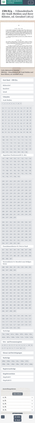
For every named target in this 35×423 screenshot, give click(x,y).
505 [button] (22, 316)
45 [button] (18, 117)
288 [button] (3, 214)
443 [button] (15, 290)
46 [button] (21, 117)
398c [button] (8, 364)
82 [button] (9, 129)
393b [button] (22, 361)
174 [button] (15, 167)
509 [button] (7, 319)
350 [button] (11, 240)
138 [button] (26, 149)
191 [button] (18, 173)
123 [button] (30, 143)
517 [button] (7, 322)
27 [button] (24, 111)
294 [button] (26, 214)
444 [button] (18, 290)
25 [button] (18, 111)
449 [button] (7, 293)
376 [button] (30, 253)
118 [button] (11, 143)
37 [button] (24, 114)
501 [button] (7, 316)
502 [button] (11, 316)
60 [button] (3, 123)
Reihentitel (6, 85)
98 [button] (27, 132)
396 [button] (3, 270)
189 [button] (11, 173)
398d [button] (12, 364)
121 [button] (22, 143)
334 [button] (11, 234)
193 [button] (26, 173)
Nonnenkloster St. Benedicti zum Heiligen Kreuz (17, 263)
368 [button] (30, 250)
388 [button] (3, 267)
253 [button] (22, 199)
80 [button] (3, 129)
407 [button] (30, 275)
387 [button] (11, 259)
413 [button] (22, 278)
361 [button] (3, 250)
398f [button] (21, 364)
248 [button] (3, 199)
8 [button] (18, 103)
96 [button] (21, 132)
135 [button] (15, 149)
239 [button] (30, 193)
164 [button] (7, 164)
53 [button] (12, 120)
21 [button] (6, 111)
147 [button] (3, 158)
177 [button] (26, 167)
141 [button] (7, 152)
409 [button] (7, 278)
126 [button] (11, 146)
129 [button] (22, 146)
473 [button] (7, 302)
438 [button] (26, 287)
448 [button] (3, 293)
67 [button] (24, 123)
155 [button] (3, 161)
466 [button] (11, 299)
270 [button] (26, 205)
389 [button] (7, 267)
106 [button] (26, 137)
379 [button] (11, 256)
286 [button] (26, 211)
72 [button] (9, 126)
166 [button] (15, 164)
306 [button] (26, 222)
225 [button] (7, 190)
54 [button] (15, 120)
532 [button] (3, 328)
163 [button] (3, 164)
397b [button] (26, 361)
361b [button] (12, 334)
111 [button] (15, 140)
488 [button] (3, 308)
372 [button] (15, 253)
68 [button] (27, 123)
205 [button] (22, 181)
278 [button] (26, 208)
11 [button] (6, 108)
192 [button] (22, 173)
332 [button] (3, 234)
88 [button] (27, 129)
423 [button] (30, 281)
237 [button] (22, 193)
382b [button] (16, 334)
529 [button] (22, 325)
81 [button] (6, 129)
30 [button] (3, 114)
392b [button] (13, 361)
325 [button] (7, 231)
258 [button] (11, 202)
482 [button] (11, 305)
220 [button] (18, 187)
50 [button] (3, 120)
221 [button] (22, 187)
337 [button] (22, 234)
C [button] (7, 345)
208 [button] (3, 184)
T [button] (14, 348)
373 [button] (18, 253)
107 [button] (30, 137)
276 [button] (18, 208)
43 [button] (12, 117)
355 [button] (30, 240)
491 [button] (15, 308)
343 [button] (15, 237)
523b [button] (17, 337)
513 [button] (22, 319)
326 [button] (11, 231)
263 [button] (30, 202)
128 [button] (18, 146)
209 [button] (7, 184)
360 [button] (18, 243)
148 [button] (7, 158)
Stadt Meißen (7, 100)
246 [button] (26, 196)
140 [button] (3, 152)
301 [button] (7, 222)
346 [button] (26, 237)
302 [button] (11, 222)
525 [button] (7, 325)
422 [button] (26, 281)
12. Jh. (5, 397)
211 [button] (15, 184)
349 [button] (7, 240)
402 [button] (11, 275)
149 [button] (11, 158)
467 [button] (15, 299)
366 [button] (22, 250)
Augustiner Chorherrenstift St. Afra (15, 155)
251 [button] (15, 199)
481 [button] (7, 305)
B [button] (4, 345)
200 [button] (3, 181)
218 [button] (11, 187)
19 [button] (30, 108)
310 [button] (11, 225)
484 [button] (18, 305)
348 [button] (3, 240)
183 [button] (18, 170)
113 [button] (22, 140)
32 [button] (9, 114)
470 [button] (26, 299)
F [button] (14, 345)
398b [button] (3, 364)
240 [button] (3, 196)
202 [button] (11, 181)
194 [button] (30, 173)
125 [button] (7, 146)
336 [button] (18, 234)
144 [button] (18, 152)
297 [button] (7, 217)
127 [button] (15, 146)
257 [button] (7, 202)
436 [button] (18, 287)
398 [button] (11, 270)
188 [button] (7, 173)
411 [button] (15, 278)
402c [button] (30, 334)
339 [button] (30, 234)
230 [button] (26, 190)
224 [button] (3, 190)
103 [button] (15, 137)
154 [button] (30, 158)
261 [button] (22, 202)
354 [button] (26, 240)
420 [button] (18, 281)
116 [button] (3, 143)
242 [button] (11, 196)
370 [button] (7, 253)
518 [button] (11, 322)
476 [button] (18, 302)
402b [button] (26, 334)
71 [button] (6, 126)
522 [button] (26, 322)
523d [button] (26, 337)
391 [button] (15, 267)
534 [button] (11, 328)
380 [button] (15, 256)
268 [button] (18, 205)
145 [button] (22, 152)
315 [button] (30, 225)
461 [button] (22, 296)
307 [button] (30, 222)
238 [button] (26, 193)
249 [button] (7, 199)
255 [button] (30, 199)
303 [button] (15, 222)
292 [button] (18, 214)
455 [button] (30, 293)
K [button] (24, 345)
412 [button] (18, 278)
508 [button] (3, 319)
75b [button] (3, 334)
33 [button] (12, 114)
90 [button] (3, 132)
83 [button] (12, 129)
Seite (18, 417)
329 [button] (22, 231)
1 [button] (2, 103)
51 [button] (6, 120)
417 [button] (7, 281)
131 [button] (30, 146)
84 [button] (15, 129)
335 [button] (15, 234)
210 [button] (11, 184)
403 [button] (15, 275)
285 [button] (22, 211)
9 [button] (20, 103)
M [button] (29, 345)
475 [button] (15, 302)
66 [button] (21, 123)
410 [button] (11, 278)
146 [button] (26, 152)
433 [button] (7, 287)
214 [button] (26, 184)
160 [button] (22, 161)
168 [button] (22, 164)
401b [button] (26, 364)
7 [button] (16, 103)
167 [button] (18, 164)
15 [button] (18, 108)
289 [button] (7, 214)
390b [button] (8, 361)
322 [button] (26, 228)
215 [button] (30, 184)
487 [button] (30, 305)
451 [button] (15, 293)
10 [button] (3, 108)
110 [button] (11, 140)
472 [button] (3, 302)
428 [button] (18, 284)
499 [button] (15, 311)
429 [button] (22, 284)
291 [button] (15, 214)
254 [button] (26, 199)
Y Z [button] (24, 348)
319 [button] (15, 228)
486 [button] (26, 305)
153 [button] (26, 158)
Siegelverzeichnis (9, 374)
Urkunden (6, 97)
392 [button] (18, 267)
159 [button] (18, 161)
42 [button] (9, 117)
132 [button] (3, 149)
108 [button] (3, 140)
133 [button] (7, 149)
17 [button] (24, 108)
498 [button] (11, 311)
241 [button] (7, 196)
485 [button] (22, 305)
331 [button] (30, 231)
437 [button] (22, 287)
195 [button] (3, 177)
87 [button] (24, 129)
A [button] (2, 345)
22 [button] (9, 111)
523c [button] (22, 337)
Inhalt (5, 92)
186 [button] (30, 170)
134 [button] (11, 149)
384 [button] (30, 256)
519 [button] (15, 322)
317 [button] (7, 228)
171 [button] (3, 167)
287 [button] (30, 211)
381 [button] (18, 256)
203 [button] (15, 181)
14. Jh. (5, 403)
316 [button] (3, 228)
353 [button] (22, 240)
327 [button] (15, 231)
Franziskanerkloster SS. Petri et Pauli (15, 246)
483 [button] (15, 305)
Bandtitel (6, 88)
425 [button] (7, 284)
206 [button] (26, 181)
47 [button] (24, 117)
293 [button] (22, 214)
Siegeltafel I (7, 377)
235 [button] (15, 193)
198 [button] (15, 177)
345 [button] (22, 237)
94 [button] (15, 132)
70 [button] (3, 126)
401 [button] (7, 275)
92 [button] (9, 132)
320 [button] (18, 228)
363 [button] (11, 250)
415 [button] (30, 278)
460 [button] (18, 296)
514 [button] (26, 319)
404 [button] (18, 275)
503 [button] (15, 316)
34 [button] (15, 114)
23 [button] (12, 111)
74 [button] (15, 126)
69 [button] (30, 123)
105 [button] (22, 137)
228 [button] (18, 190)
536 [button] (18, 328)
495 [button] (30, 308)
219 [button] (15, 187)
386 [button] (7, 259)
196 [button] (7, 177)
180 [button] (7, 170)
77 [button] (24, 126)
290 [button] (11, 214)
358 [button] (11, 243)
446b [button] (31, 364)
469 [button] (22, 299)
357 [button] (7, 243)
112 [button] (18, 140)
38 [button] (27, 114)
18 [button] (27, 108)
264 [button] (3, 205)
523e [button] (31, 337)
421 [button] (22, 281)
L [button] (26, 345)
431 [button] (30, 284)
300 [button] (3, 222)
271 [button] (30, 205)
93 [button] (12, 132)
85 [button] (18, 129)
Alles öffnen (17, 394)
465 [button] (7, 299)
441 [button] (7, 290)
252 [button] (18, 199)
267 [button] (15, 205)
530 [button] (26, 325)
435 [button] (15, 287)
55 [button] (18, 120)
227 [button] (15, 190)
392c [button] (17, 361)
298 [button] (11, 217)
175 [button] (18, 167)
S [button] (12, 348)
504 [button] (18, 316)
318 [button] (11, 228)
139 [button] (30, 149)
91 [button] (6, 132)
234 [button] (11, 193)
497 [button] (7, 311)
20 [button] (3, 111)
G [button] (16, 345)
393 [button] (22, 267)
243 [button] (15, 196)
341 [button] (7, 237)
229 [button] (22, 190)
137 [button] (22, 149)
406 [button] (26, 275)
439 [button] (30, 287)
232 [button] (3, 193)
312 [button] (18, 225)
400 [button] (3, 275)
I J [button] (21, 345)
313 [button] (22, 225)
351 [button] (15, 240)
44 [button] (15, 117)
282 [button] (11, 211)
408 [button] (3, 278)
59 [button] (30, 120)
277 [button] (22, 208)
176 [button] (22, 167)
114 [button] (26, 140)
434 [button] (11, 287)
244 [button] (18, 196)
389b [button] (3, 361)
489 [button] (7, 308)
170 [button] (30, 164)
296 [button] (3, 217)
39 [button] (30, 114)
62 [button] (9, 123)
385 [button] (3, 259)
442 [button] (11, 290)
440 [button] (3, 290)
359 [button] (15, 243)
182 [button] (15, 170)
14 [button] (15, 108)
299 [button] (15, 217)
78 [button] (27, 126)
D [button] (9, 345)
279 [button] (30, 208)
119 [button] (15, 143)
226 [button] (11, 190)
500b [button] (12, 337)
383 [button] (26, 256)
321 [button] (22, 228)
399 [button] (15, 270)
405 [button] (22, 275)
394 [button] (26, 267)
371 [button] (11, 253)
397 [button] (7, 270)
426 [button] (11, 284)
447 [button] (30, 290)
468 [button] (18, 299)
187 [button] (3, 173)
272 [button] (3, 208)
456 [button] (3, 296)
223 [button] (30, 187)
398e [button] (17, 364)
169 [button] (26, 164)
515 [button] (30, 319)
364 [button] (15, 250)
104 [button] (18, 137)
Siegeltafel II (7, 380)
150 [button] (15, 158)
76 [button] (21, 126)
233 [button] (7, 193)
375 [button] (26, 253)
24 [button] (15, 111)
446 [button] (26, 290)
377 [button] (3, 256)
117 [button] (7, 143)
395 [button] (30, 267)
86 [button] (21, 129)
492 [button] (18, 308)
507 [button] (30, 316)
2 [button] (4, 103)
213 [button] (22, 184)
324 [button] (3, 231)
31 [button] (6, 114)
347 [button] (30, 237)
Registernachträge (9, 369)
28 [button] (27, 111)
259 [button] (15, 202)
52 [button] (9, 120)
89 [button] (30, 129)
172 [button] (7, 167)
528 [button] (18, 325)
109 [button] (7, 140)
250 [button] (11, 199)
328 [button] (18, 231)
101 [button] (7, 137)
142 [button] (11, 152)
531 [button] (30, 325)
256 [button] (3, 202)
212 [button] (18, 184)
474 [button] (11, 302)
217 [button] (7, 187)
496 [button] (3, 311)
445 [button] (22, 290)
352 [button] (18, 240)
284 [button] (18, 211)
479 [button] (30, 302)
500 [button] (3, 316)
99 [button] (30, 132)
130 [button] (26, 146)
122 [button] (26, 143)
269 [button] (22, 205)
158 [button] (15, 161)
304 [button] (18, 222)
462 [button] (26, 296)
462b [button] (3, 337)
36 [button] (21, 114)
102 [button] (11, 137)
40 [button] (3, 117)
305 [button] (22, 222)
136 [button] (18, 149)
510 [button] (11, 319)
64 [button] (15, 123)
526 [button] (11, 325)
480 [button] (3, 305)
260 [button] (18, 202)
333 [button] (7, 234)
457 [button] (7, 296)
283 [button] (15, 211)
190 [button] (15, 173)
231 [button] (30, 190)
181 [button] (11, 170)
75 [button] (18, 126)
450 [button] (11, 293)
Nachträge (6, 331)
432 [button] (3, 287)
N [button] (31, 345)
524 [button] (3, 325)
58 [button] (27, 120)
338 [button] (26, 234)
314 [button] (26, 225)
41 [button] (6, 117)
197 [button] (11, 177)
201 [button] (7, 181)
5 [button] (11, 103)
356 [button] (3, 243)
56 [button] (21, 120)
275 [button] (15, 208)
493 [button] (22, 308)
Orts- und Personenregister (12, 342)
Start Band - (10, 80)
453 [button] (22, 293)
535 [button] (15, 328)
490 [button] (11, 308)
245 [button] (22, 196)
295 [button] (30, 214)
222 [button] (26, 187)
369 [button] (3, 253)
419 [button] (15, 281)
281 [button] (7, 211)
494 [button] (26, 308)
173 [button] (11, 167)
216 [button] (3, 187)
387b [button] (21, 334)
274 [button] (11, 208)
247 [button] (30, 196)
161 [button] (26, 161)
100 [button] (3, 137)
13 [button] (12, 108)
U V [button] (17, 348)
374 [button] (22, 253)
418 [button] (11, 281)
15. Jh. (5, 407)
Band (18, 420)
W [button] (20, 348)
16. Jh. (5, 410)
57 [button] (24, 120)
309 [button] (7, 225)
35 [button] (18, 114)
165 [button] (11, 164)
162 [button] (30, 161)
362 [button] (7, 250)
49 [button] (30, 117)
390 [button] (11, 267)
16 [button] (21, 108)
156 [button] (7, 161)
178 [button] (30, 167)
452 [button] (18, 293)
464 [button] (3, 299)
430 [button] (26, 284)
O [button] (2, 348)
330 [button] (26, 231)
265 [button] (7, 205)
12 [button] (9, 108)
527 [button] (15, 325)
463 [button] (30, 296)
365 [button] (18, 250)
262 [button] (26, 202)
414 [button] (26, 278)
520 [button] (18, 322)
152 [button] (22, 158)
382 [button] (22, 256)
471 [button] (30, 299)
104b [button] (7, 334)
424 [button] (3, 284)
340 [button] (3, 237)
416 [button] (3, 281)
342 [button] (11, 237)
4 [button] (9, 103)
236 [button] (18, 193)
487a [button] (8, 337)
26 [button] (21, 111)
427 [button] (15, 284)
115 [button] (30, 140)
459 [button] (15, 296)
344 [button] (18, 237)
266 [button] (11, 205)
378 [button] (7, 256)
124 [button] (3, 146)
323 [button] (30, 228)
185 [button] (26, 170)
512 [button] (18, 319)
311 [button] (15, 225)
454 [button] (26, 293)
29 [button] (30, 111)
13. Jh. (4, 400)
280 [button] (3, 211)
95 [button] (18, 132)
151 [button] (18, 158)
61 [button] (6, 123)
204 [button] (18, 181)
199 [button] (18, 177)
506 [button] (26, 316)
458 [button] (11, 296)
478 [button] (26, 302)
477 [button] (22, 302)
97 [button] (24, 132)
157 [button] (11, 161)
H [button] (19, 345)
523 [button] (30, 322)
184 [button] (22, 170)
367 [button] (26, 250)
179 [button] (3, 170)
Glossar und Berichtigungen (12, 353)
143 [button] (15, 152)
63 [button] (12, 123)
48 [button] (27, 117)
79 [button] (30, 126)
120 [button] (18, 143)
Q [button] (7, 348)
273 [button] (7, 208)
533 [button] (7, 328)
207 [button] (30, 181)
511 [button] (15, 319)
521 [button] (22, 322)
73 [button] (12, 126)
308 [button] (3, 225)
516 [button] (3, 322)
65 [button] (18, 123)
